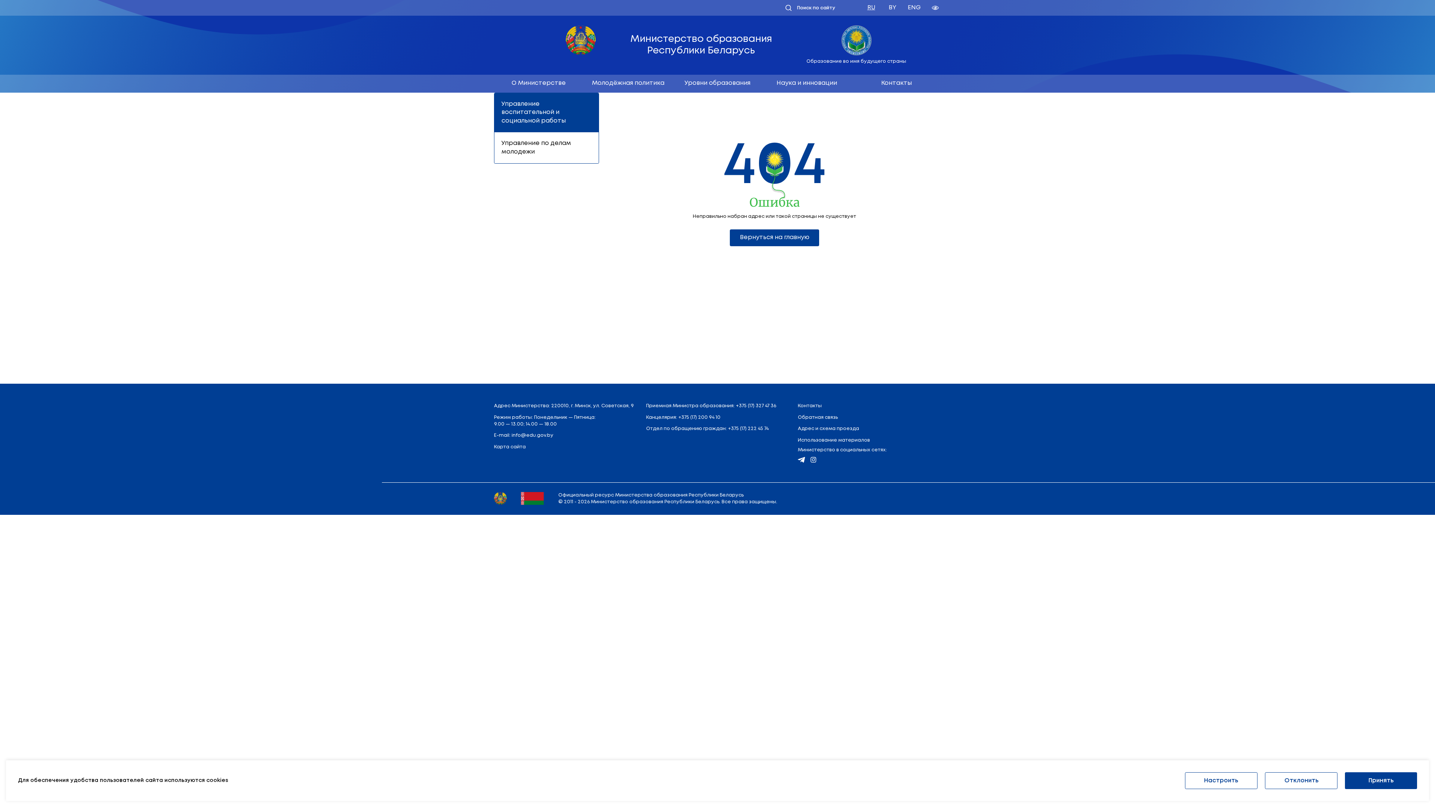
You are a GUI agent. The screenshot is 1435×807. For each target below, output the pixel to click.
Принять (1381, 780)
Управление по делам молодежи (536, 147)
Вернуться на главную (774, 237)
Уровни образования (717, 83)
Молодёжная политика (628, 83)
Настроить (1221, 780)
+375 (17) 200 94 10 (699, 417)
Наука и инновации (807, 83)
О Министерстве (539, 83)
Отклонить (1301, 780)
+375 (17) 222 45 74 (748, 429)
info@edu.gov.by (532, 435)
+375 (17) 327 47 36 (756, 406)
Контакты (896, 83)
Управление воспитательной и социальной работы (534, 112)
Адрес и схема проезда (828, 429)
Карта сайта (510, 447)
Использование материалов (834, 440)
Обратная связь (818, 417)
